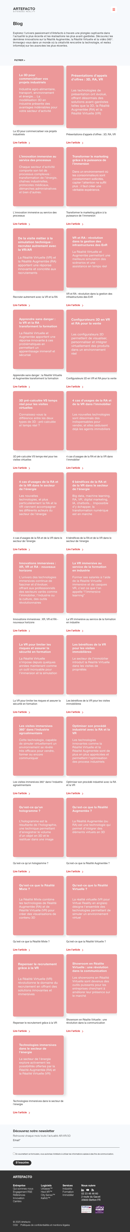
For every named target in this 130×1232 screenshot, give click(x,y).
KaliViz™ (45, 1198)
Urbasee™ (46, 1189)
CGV (15, 1225)
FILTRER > (19, 60)
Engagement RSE (22, 1192)
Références (19, 1195)
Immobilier (68, 1195)
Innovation (18, 1198)
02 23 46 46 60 (89, 1194)
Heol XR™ (46, 1192)
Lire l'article (20, 143)
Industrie (67, 1189)
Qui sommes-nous (23, 1189)
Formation (68, 1192)
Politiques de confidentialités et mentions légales (45, 1225)
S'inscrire (22, 1162)
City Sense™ (48, 1195)
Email (16, 1140)
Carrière (17, 1201)
